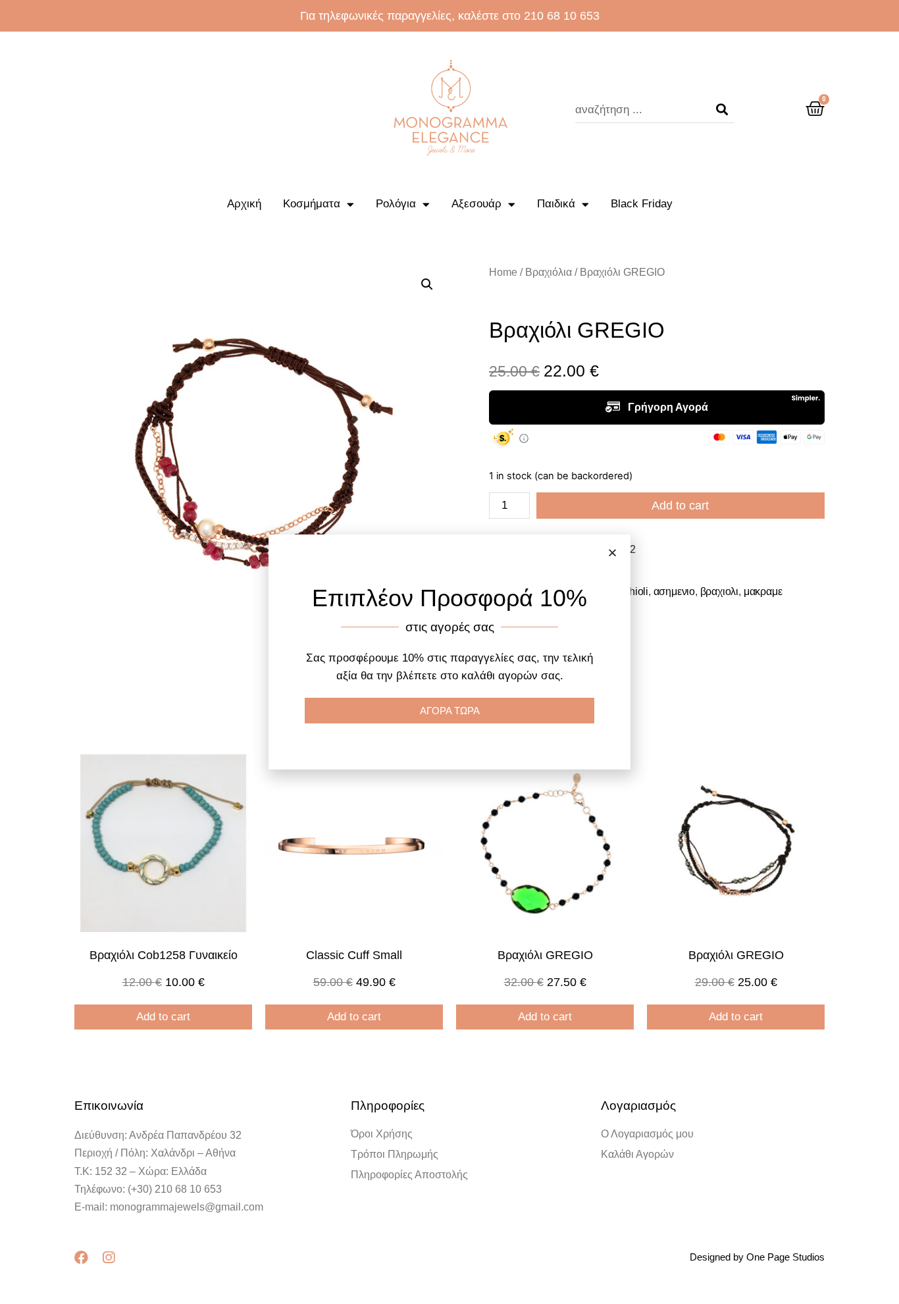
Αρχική (244, 203)
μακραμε (763, 591)
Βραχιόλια (548, 272)
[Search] (721, 109)
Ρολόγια (396, 203)
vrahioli (631, 591)
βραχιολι (719, 591)
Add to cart (680, 505)
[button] (612, 553)
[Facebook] (81, 1258)
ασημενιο (674, 591)
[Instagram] (108, 1258)
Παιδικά (556, 203)
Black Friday (642, 203)
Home (503, 272)
